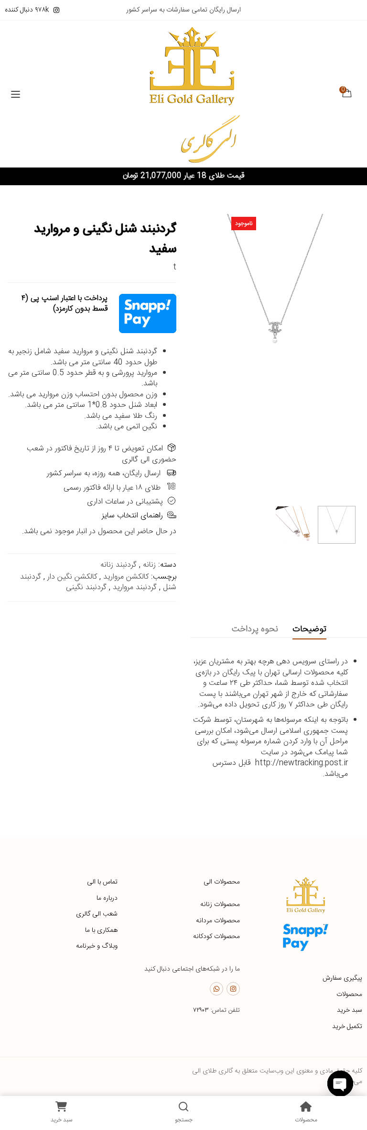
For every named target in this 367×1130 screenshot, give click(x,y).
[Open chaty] (340, 1083)
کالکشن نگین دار (72, 577)
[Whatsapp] (216, 989)
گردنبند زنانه (118, 565)
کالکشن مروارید (126, 577)
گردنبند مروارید (135, 587)
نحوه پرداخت (255, 629)
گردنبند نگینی (86, 587)
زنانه (149, 565)
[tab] (309, 630)
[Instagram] (233, 989)
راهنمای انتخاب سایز (132, 515)
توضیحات (309, 629)
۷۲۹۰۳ (201, 1010)
